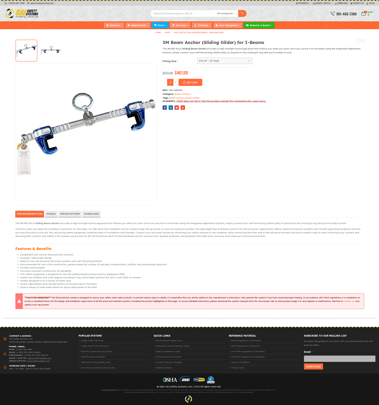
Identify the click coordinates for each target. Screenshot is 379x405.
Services (181, 25)
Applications (138, 25)
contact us (348, 301)
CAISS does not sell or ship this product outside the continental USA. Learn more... (221, 101)
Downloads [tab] (91, 213)
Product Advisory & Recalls (169, 362)
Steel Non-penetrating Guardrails (96, 351)
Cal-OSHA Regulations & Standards (248, 351)
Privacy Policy (237, 367)
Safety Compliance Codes (168, 351)
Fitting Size (170, 61)
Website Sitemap (164, 367)
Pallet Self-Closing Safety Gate (95, 362)
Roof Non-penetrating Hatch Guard (98, 367)
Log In (371, 3)
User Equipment (228, 25)
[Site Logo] (21, 13)
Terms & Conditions (240, 362)
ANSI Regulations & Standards (245, 346)
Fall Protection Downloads (168, 357)
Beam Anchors (183, 94)
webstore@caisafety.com (39, 358)
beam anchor (176, 97)
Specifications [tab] (70, 213)
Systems (115, 25)
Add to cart (192, 82)
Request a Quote (260, 25)
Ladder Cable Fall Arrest (92, 340)
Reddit (183, 107)
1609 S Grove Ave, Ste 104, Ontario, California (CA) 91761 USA (38, 341)
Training (203, 25)
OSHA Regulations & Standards (246, 340)
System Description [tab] (29, 213)
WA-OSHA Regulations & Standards (248, 357)
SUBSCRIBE (313, 366)
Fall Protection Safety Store (169, 340)
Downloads (342, 3)
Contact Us (358, 3)
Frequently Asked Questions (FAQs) (173, 346)
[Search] (242, 13)
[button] (11, 134)
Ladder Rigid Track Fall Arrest (95, 346)
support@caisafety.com (39, 361)
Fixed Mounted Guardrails (93, 357)
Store (161, 25)
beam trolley (193, 97)
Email (177, 107)
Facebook (165, 107)
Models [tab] (51, 213)
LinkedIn (171, 107)
